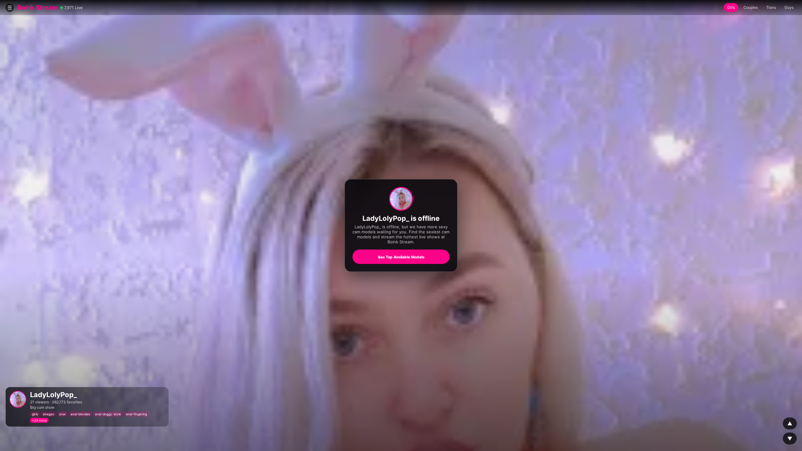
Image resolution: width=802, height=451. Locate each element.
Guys (789, 7)
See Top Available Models (401, 257)
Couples (750, 7)
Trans (771, 7)
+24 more (39, 420)
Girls (731, 7)
